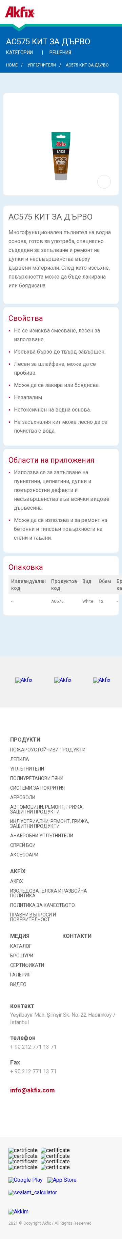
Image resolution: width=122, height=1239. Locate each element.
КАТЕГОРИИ (20, 52)
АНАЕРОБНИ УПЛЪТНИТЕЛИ (41, 835)
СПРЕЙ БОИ (23, 845)
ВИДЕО (18, 984)
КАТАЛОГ (21, 946)
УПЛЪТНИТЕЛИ (41, 65)
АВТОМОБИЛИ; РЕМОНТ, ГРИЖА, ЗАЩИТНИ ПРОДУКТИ (47, 809)
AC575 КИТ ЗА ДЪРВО (87, 65)
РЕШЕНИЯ (60, 52)
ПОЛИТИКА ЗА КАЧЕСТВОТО (42, 905)
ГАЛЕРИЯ (20, 974)
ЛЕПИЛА (19, 759)
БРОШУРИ (21, 955)
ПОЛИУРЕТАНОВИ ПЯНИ (36, 778)
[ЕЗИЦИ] (88, 15)
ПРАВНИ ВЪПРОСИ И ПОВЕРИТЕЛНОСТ (33, 917)
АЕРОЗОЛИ (22, 797)
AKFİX (16, 881)
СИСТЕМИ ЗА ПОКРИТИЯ (37, 788)
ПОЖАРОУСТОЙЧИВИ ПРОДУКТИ (47, 749)
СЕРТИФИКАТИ (27, 965)
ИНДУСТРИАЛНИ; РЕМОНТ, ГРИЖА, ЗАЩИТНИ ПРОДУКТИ (49, 824)
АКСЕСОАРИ (24, 854)
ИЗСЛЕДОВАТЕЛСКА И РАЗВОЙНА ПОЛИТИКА (48, 893)
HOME (12, 65)
